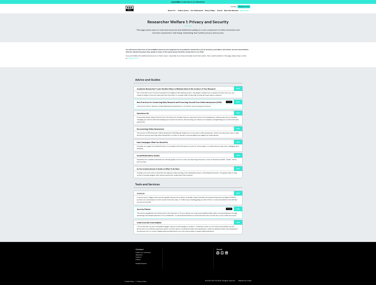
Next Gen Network (231, 10)
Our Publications (196, 10)
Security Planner (144, 209)
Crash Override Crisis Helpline (149, 223)
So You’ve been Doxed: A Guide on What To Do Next (158, 169)
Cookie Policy (129, 281)
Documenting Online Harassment (150, 129)
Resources (244, 10)
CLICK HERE (175, 2)
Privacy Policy (142, 281)
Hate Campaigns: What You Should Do (152, 142)
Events (220, 10)
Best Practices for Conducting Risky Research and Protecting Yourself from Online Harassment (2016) (179, 102)
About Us (171, 10)
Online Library (183, 10)
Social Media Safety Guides (148, 156)
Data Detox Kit (143, 113)
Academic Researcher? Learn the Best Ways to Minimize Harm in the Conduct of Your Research (176, 89)
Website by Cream (244, 281)
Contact (234, 7)
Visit (238, 88)
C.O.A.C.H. (141, 193)
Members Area (244, 7)
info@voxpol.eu (133, 58)
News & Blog (209, 10)
